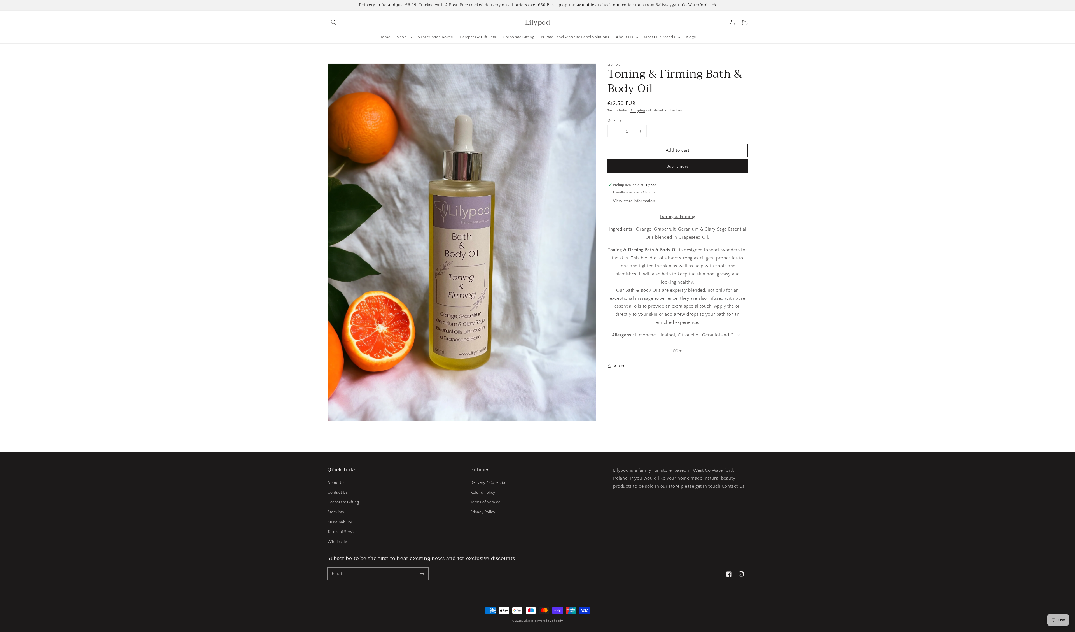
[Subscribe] (422, 574)
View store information (634, 201)
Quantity (614, 120)
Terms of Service (343, 532)
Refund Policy (482, 492)
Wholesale (337, 542)
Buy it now (677, 166)
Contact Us (338, 492)
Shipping (637, 110)
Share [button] (619, 365)
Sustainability (340, 522)
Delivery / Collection (489, 482)
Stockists (336, 512)
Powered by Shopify (549, 620)
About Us (336, 482)
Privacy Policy (482, 512)
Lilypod (529, 620)
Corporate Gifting (343, 502)
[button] (334, 22)
